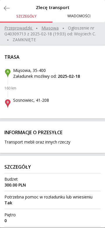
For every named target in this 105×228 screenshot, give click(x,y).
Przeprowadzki (18, 28)
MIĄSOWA (50, 28)
